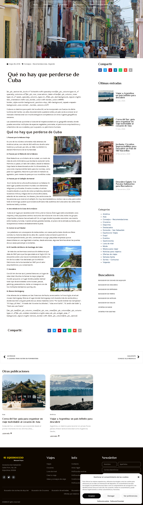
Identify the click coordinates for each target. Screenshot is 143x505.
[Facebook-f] (4, 477)
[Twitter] (9, 477)
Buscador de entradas (107, 289)
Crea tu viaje (78, 5)
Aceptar (91, 496)
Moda (105, 246)
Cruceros (47, 5)
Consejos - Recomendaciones (35, 64)
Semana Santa (109, 257)
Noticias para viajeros (112, 251)
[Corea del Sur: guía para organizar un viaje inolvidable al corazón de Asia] (23, 392)
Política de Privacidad (117, 501)
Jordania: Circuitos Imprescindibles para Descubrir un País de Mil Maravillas (126, 148)
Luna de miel (62, 5)
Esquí (105, 235)
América (106, 214)
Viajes (35, 5)
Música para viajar (110, 249)
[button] (138, 477)
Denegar (111, 496)
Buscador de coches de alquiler (112, 280)
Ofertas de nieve (105, 307)
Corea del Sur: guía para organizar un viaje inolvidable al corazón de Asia (125, 123)
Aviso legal (76, 468)
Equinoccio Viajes (110, 233)
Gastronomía (108, 241)
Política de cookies (103, 501)
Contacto (75, 464)
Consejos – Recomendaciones (115, 219)
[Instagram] (13, 477)
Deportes (107, 225)
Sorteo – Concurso (111, 259)
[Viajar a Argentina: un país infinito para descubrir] (71, 392)
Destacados (108, 227)
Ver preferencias (130, 496)
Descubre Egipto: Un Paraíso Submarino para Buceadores (126, 184)
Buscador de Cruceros (108, 285)
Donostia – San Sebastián (113, 230)
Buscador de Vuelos (106, 303)
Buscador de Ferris (106, 294)
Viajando (51, 64)
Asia (104, 217)
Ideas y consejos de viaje (99, 5)
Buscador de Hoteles (107, 298)
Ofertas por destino (107, 312)
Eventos (106, 238)
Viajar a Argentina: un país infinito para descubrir (126, 95)
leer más (6, 434)
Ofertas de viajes (110, 254)
